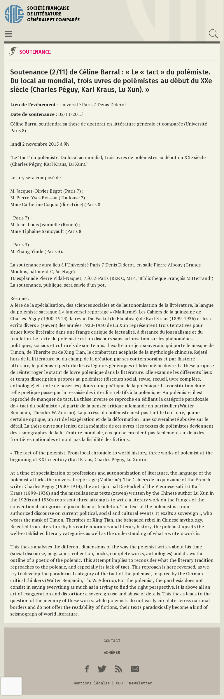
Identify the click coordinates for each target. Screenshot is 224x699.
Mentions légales (92, 683)
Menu (8, 34)
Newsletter (140, 683)
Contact (112, 640)
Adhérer (112, 652)
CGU (119, 683)
